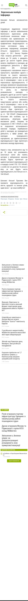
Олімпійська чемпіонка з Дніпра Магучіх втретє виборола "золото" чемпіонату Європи (13, 320)
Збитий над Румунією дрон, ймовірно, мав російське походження (12, 343)
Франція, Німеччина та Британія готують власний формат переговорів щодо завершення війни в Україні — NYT (13, 306)
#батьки (25, 199)
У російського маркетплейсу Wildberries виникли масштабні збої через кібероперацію (14, 332)
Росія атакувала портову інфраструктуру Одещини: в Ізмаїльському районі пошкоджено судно (12, 292)
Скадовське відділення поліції (9, 196)
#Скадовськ (11, 199)
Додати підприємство (14, 460)
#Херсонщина (4, 199)
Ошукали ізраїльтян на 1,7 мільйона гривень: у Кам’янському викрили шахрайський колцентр (12, 355)
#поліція (17, 199)
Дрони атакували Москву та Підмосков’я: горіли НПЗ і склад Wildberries (12, 280)
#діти (21, 199)
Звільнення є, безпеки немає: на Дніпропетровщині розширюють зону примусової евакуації (13, 268)
